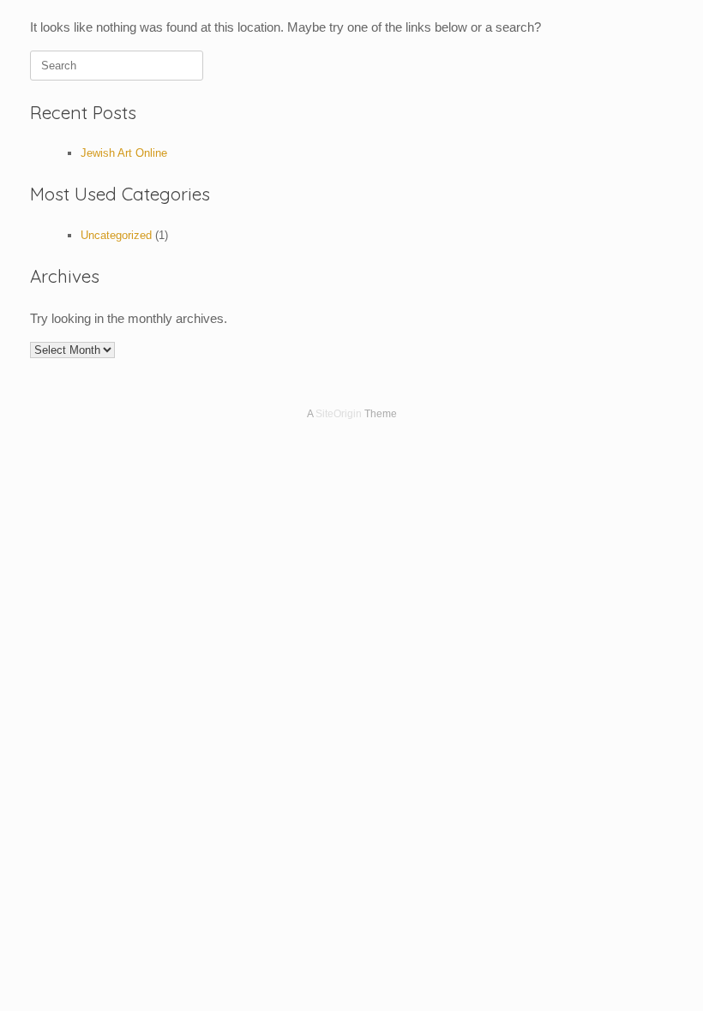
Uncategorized (116, 235)
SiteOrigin (338, 414)
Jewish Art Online (124, 153)
